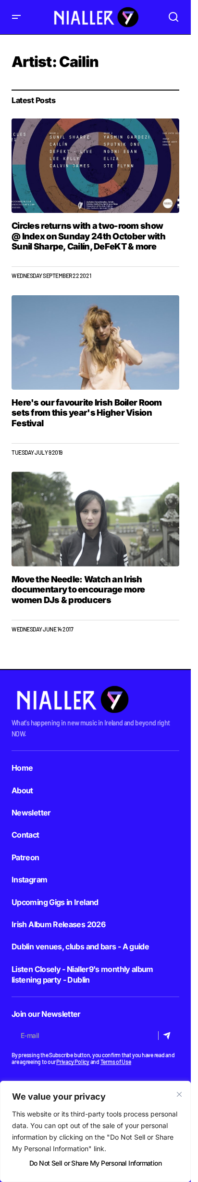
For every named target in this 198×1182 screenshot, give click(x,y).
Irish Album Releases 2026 (58, 924)
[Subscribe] (168, 1035)
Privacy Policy (72, 1061)
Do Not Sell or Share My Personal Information (95, 1163)
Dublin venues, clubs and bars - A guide (80, 946)
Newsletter (31, 812)
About (22, 790)
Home (22, 768)
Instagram (29, 879)
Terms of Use (115, 1061)
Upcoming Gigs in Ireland (55, 902)
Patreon (25, 857)
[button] (16, 17)
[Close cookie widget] (179, 1094)
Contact (25, 835)
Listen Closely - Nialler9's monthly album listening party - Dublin (82, 974)
